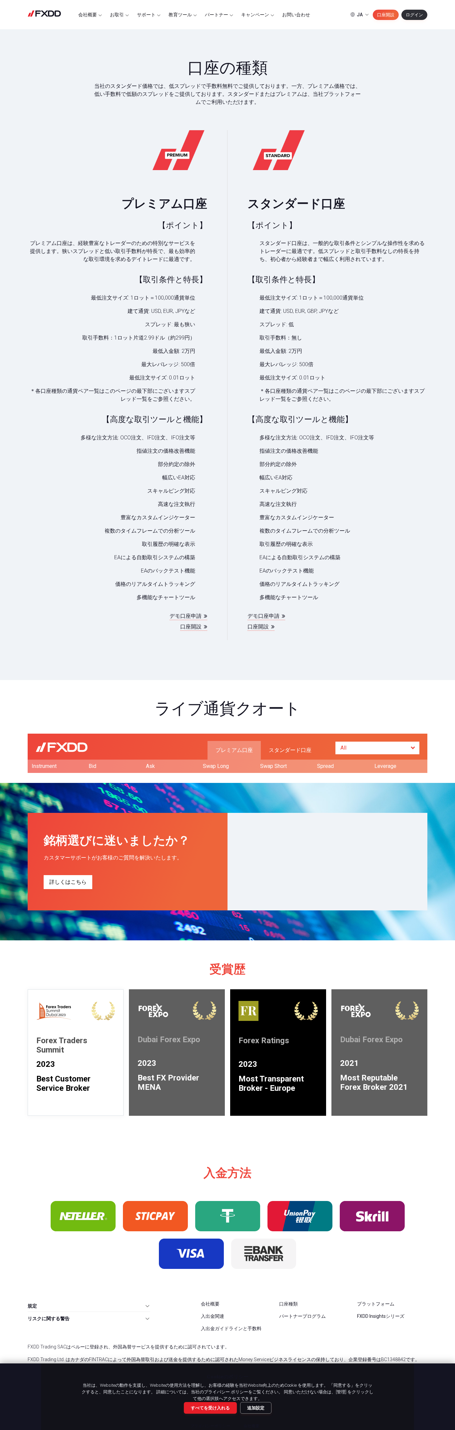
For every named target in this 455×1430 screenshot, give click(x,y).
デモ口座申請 (186, 616)
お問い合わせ (296, 14)
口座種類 (288, 1304)
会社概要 (88, 14)
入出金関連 (212, 1316)
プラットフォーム (375, 1304)
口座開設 (385, 14)
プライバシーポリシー (210, 1426)
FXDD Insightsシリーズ (380, 1316)
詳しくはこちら (68, 882)
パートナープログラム (302, 1316)
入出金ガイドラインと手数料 (231, 1328)
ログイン (414, 14)
